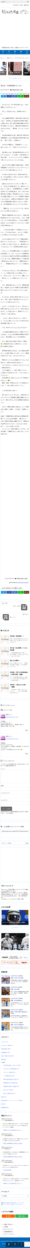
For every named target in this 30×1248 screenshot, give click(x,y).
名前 (2, 785)
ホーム (3, 58)
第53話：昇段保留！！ (17, 636)
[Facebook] (9, 96)
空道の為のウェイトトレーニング (11, 1100)
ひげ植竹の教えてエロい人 (11, 1065)
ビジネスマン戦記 (7, 1045)
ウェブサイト (4, 800)
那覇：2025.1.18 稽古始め (17, 1024)
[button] (3, 69)
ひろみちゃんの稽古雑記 (11, 1068)
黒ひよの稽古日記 (9, 1093)
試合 (3, 1104)
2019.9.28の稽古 (7, 1170)
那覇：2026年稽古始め (16, 1000)
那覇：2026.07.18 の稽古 (17, 978)
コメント (3, 769)
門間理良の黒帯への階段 (22, 58)
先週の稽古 (5, 1049)
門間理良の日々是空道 (10, 1083)
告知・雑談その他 (7, 1056)
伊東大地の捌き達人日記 (11, 1079)
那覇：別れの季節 (15, 989)
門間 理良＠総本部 (23, 582)
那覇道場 (5, 1107)
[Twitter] (3, 592)
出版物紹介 (5, 1052)
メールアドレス (5, 793)
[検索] (28, 1)
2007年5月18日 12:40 (12, 739)
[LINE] (20, 96)
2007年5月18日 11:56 (12, 717)
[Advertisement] (15, 31)
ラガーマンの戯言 (9, 1072)
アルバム (4, 1042)
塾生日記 (11, 58)
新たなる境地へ (15, 660)
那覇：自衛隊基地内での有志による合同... (13, 1143)
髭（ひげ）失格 (8, 1090)
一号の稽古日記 (8, 1076)
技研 (3, 1097)
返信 (26, 730)
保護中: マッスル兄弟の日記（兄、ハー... (13, 1130)
